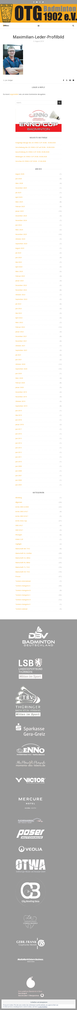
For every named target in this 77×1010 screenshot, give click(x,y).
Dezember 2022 (21, 285)
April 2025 (18, 197)
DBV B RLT (19, 530)
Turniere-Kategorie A (22, 586)
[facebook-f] (33, 2)
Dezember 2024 (21, 216)
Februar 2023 (20, 276)
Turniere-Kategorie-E (22, 604)
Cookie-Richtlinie (42, 1007)
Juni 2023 (18, 257)
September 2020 (21, 369)
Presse (17, 576)
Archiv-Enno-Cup (21, 521)
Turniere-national (21, 609)
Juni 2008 (18, 471)
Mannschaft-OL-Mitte (22, 558)
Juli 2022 (18, 304)
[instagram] (40, 2)
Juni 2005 (18, 485)
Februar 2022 (20, 327)
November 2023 (21, 234)
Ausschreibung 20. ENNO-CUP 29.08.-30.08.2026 (32, 152)
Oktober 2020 (20, 364)
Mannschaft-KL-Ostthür (23, 553)
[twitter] (43, 2)
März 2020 (19, 378)
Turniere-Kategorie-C (22, 595)
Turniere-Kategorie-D (23, 600)
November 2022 (21, 290)
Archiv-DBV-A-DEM (22, 507)
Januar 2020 (19, 387)
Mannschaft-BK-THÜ (22, 549)
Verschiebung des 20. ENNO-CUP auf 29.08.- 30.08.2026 (35, 147)
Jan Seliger (9, 80)
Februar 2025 (20, 206)
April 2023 (18, 267)
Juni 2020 (18, 373)
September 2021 (21, 350)
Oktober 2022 (20, 295)
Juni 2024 (18, 225)
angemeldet (14, 94)
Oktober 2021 (20, 346)
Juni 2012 (18, 452)
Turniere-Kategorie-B (22, 590)
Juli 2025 (18, 192)
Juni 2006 (18, 480)
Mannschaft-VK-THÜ (22, 572)
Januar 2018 (19, 424)
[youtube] (37, 2)
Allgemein (18, 502)
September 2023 (21, 244)
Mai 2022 (18, 313)
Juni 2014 (18, 443)
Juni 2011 (18, 457)
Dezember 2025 (21, 188)
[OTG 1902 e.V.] (38, 13)
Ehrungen (18, 535)
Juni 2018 (18, 420)
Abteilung (18, 498)
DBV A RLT (19, 525)
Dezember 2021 (21, 336)
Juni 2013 (18, 448)
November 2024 (21, 220)
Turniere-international (22, 581)
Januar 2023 (19, 281)
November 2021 (21, 341)
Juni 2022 (18, 308)
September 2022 (21, 299)
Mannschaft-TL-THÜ (22, 567)
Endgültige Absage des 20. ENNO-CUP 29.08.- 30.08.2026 (35, 143)
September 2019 (21, 406)
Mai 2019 (18, 415)
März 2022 (19, 322)
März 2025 (19, 202)
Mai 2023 (18, 262)
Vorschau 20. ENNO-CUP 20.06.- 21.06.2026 (30, 161)
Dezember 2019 (21, 392)
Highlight (18, 544)
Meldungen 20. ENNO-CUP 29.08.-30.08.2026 (31, 156)
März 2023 (19, 271)
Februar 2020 (20, 383)
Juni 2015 (18, 438)
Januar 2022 (19, 332)
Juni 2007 (18, 475)
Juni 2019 (18, 411)
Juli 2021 (18, 355)
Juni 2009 (18, 466)
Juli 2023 (18, 253)
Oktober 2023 (20, 239)
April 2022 (18, 318)
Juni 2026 (18, 179)
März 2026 (19, 183)
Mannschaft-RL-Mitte (22, 562)
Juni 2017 (18, 429)
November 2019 (21, 397)
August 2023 (19, 248)
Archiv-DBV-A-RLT (21, 511)
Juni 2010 (18, 462)
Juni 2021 (18, 359)
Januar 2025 (19, 211)
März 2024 (19, 230)
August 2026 (19, 174)
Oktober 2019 (20, 401)
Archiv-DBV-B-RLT (21, 516)
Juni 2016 (18, 434)
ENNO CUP (19, 539)
